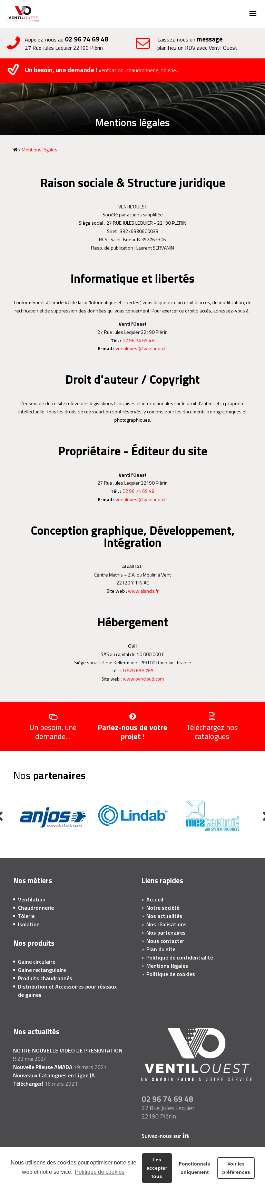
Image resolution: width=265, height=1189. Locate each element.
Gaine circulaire (36, 961)
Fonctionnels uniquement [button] (194, 1168)
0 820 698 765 (138, 670)
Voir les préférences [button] (236, 1168)
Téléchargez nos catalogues (212, 731)
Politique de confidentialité (179, 957)
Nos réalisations (166, 924)
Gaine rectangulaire (42, 970)
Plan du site (160, 949)
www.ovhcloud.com (143, 678)
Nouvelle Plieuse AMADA (42, 1067)
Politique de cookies (100, 1172)
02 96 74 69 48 (86, 39)
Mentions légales (167, 966)
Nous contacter (165, 941)
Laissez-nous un (197, 43)
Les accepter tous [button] (157, 1168)
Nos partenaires (166, 932)
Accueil (154, 899)
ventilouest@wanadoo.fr (141, 348)
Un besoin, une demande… (53, 731)
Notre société (162, 908)
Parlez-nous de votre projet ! (132, 731)
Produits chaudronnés (45, 978)
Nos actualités (164, 916)
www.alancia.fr (143, 590)
